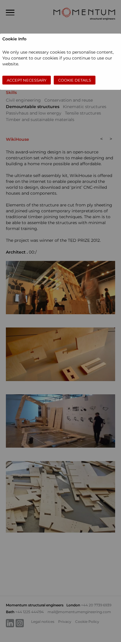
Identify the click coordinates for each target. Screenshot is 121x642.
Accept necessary (26, 80)
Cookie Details (74, 80)
